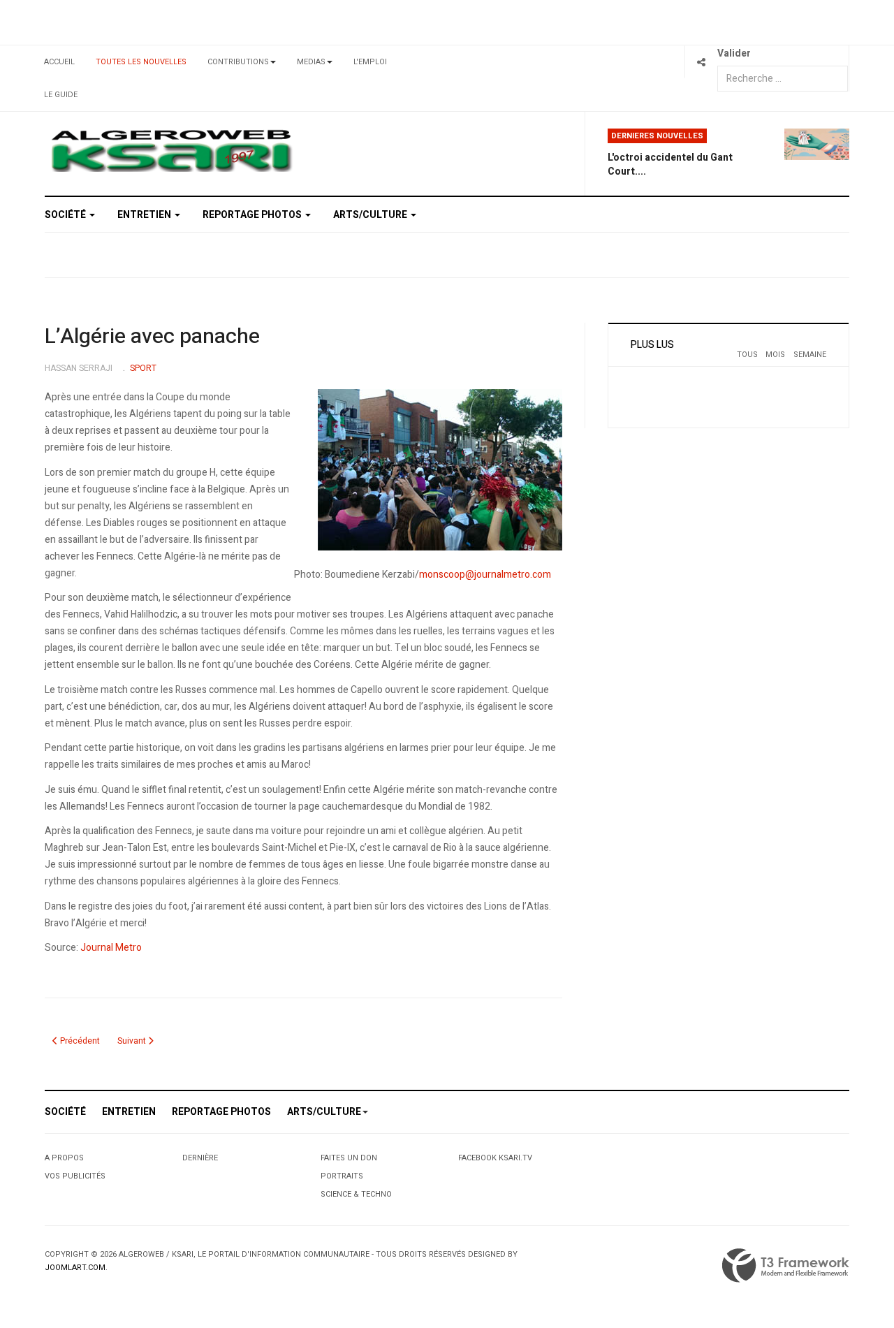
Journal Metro (111, 947)
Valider (734, 53)
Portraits (342, 1176)
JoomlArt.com (75, 1268)
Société (66, 214)
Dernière (200, 1158)
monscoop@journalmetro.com (485, 574)
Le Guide (61, 95)
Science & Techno (356, 1194)
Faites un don (349, 1158)
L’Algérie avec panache (152, 336)
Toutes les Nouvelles (141, 62)
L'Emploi (370, 62)
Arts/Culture (371, 214)
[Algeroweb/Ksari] (171, 150)
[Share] (700, 61)
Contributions (238, 62)
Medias (311, 62)
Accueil (59, 62)
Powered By (785, 1265)
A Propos (64, 1158)
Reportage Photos (253, 214)
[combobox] (782, 79)
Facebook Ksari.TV (495, 1158)
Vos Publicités (75, 1176)
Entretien (145, 214)
